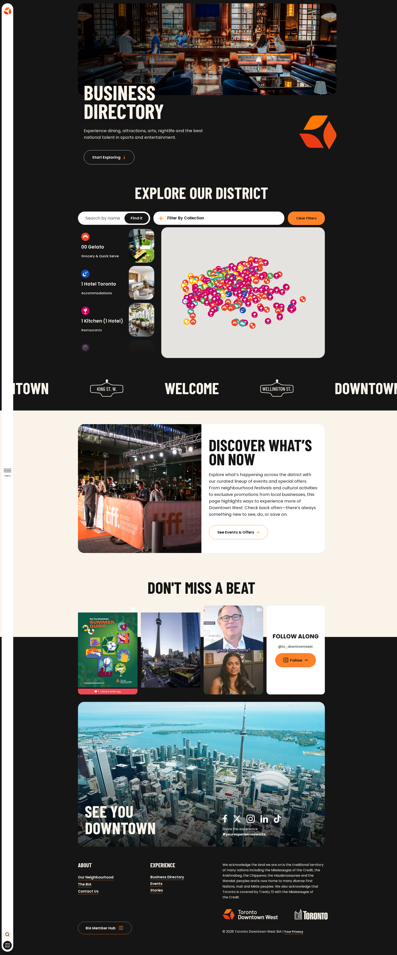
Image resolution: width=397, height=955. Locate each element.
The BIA (84, 884)
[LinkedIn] (264, 821)
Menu (7, 475)
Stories (156, 890)
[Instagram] (250, 821)
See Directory (7, 945)
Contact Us (88, 891)
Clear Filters (306, 218)
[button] (136, 218)
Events (156, 883)
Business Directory (167, 877)
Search (7, 934)
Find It (136, 218)
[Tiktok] (277, 819)
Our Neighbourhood (96, 877)
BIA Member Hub (101, 928)
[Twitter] (237, 821)
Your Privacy (293, 932)
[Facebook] (224, 821)
